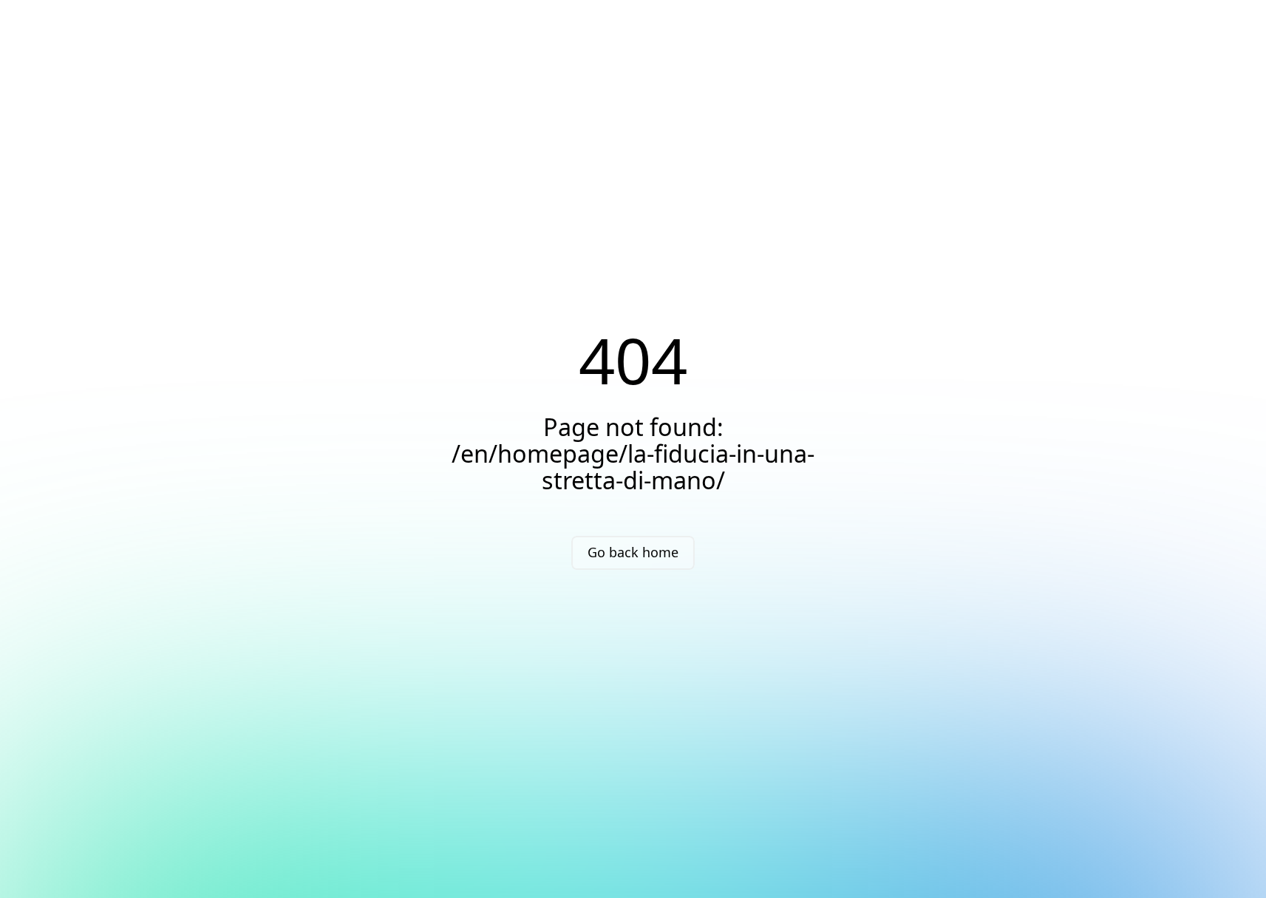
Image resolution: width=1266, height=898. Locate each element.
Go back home (633, 552)
